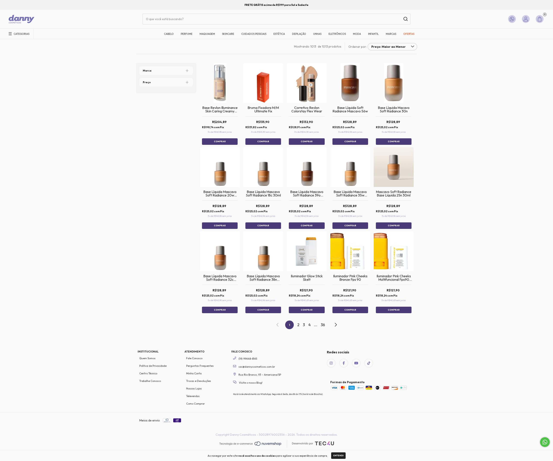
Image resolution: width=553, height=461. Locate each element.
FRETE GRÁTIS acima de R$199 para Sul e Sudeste (276, 4)
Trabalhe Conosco (150, 381)
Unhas (317, 33)
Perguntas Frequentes (200, 365)
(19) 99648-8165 (247, 358)
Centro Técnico (148, 373)
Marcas (391, 33)
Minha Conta (194, 373)
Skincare (228, 33)
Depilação (299, 33)
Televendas (193, 396)
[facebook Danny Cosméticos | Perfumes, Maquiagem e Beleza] (343, 363)
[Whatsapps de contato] (513, 19)
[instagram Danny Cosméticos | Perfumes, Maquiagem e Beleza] (331, 363)
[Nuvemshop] (250, 444)
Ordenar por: (357, 47)
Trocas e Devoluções (198, 381)
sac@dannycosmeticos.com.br (256, 366)
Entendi (338, 455)
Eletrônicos (337, 33)
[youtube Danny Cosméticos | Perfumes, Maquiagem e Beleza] (356, 363)
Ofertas (408, 33)
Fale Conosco (194, 358)
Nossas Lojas (194, 388)
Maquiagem (207, 33)
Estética (279, 33)
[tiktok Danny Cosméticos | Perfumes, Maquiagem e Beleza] (368, 363)
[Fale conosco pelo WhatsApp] (545, 442)
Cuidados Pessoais (253, 33)
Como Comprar (195, 403)
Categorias (21, 33)
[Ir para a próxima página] (335, 325)
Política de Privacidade (153, 365)
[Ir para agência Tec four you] (313, 444)
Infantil (373, 33)
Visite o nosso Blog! (250, 382)
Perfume (186, 33)
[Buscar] (405, 19)
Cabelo (169, 33)
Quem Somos (147, 358)
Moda (357, 33)
